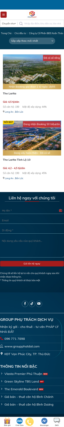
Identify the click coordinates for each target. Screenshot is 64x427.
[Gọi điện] (29, 422)
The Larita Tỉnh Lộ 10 (17, 159)
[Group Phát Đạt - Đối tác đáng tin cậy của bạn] (32, 15)
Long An (9, 111)
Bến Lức (19, 111)
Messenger (44, 425)
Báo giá (7, 425)
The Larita (9, 93)
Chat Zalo (20, 425)
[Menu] (4, 15)
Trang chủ (6, 33)
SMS (57, 425)
